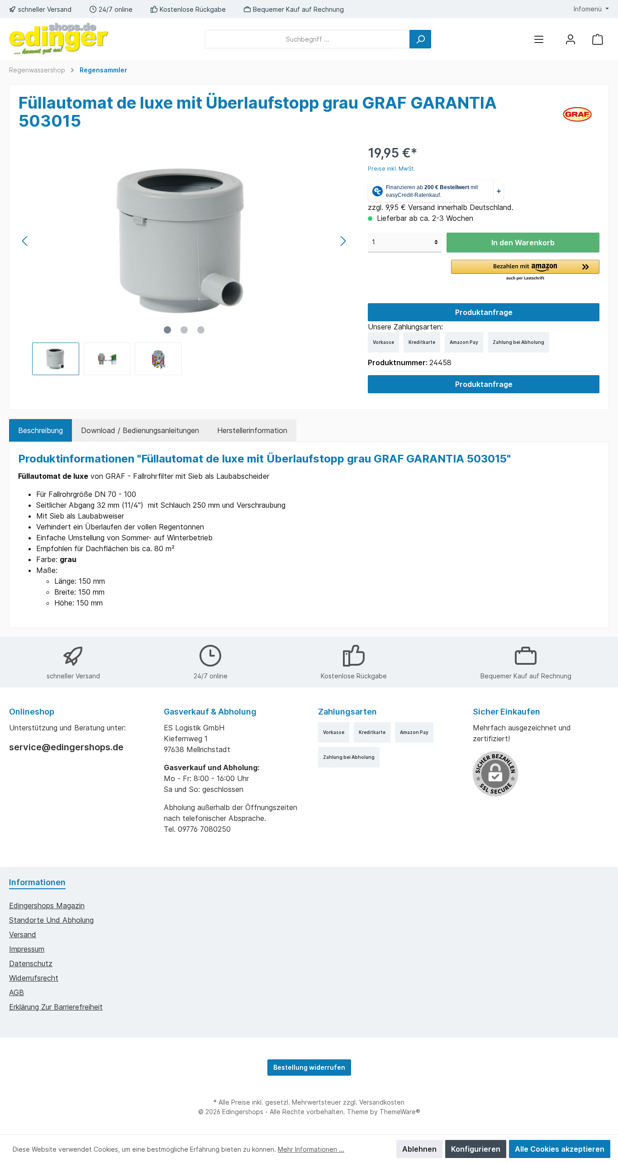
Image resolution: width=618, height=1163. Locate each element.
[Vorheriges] (25, 241)
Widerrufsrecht (33, 977)
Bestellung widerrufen (309, 1067)
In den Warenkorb (523, 242)
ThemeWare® (400, 1111)
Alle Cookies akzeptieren (559, 1148)
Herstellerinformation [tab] (252, 430)
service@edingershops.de (66, 747)
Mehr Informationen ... (311, 1149)
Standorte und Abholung (51, 920)
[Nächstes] (343, 241)
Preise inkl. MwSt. (391, 168)
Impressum (26, 948)
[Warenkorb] (597, 39)
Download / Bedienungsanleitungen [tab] (140, 430)
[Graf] (577, 113)
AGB (16, 992)
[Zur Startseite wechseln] (59, 39)
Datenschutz (30, 963)
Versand (22, 934)
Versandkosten (381, 1102)
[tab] (40, 430)
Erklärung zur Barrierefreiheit (56, 1006)
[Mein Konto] (570, 39)
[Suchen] (420, 39)
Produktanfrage (484, 312)
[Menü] (539, 39)
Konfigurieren (475, 1148)
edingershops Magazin (47, 905)
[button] (525, 270)
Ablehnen (419, 1148)
